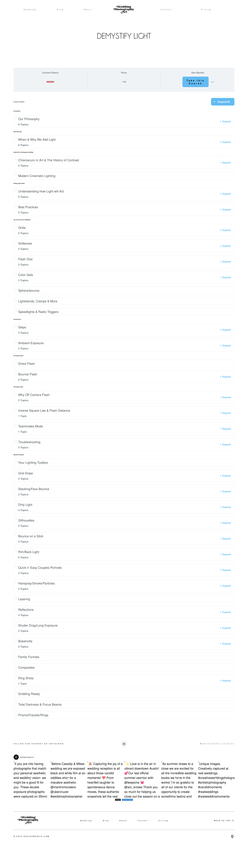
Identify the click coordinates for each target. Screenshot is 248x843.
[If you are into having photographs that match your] (32, 779)
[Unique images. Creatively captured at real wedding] (216, 779)
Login (212, 81)
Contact (166, 9)
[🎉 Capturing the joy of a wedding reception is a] (105, 779)
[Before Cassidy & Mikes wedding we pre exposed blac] (69, 779)
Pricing (206, 9)
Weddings (30, 9)
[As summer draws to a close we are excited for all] (179, 779)
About (88, 9)
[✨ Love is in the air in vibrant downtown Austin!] (142, 779)
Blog (60, 9)
